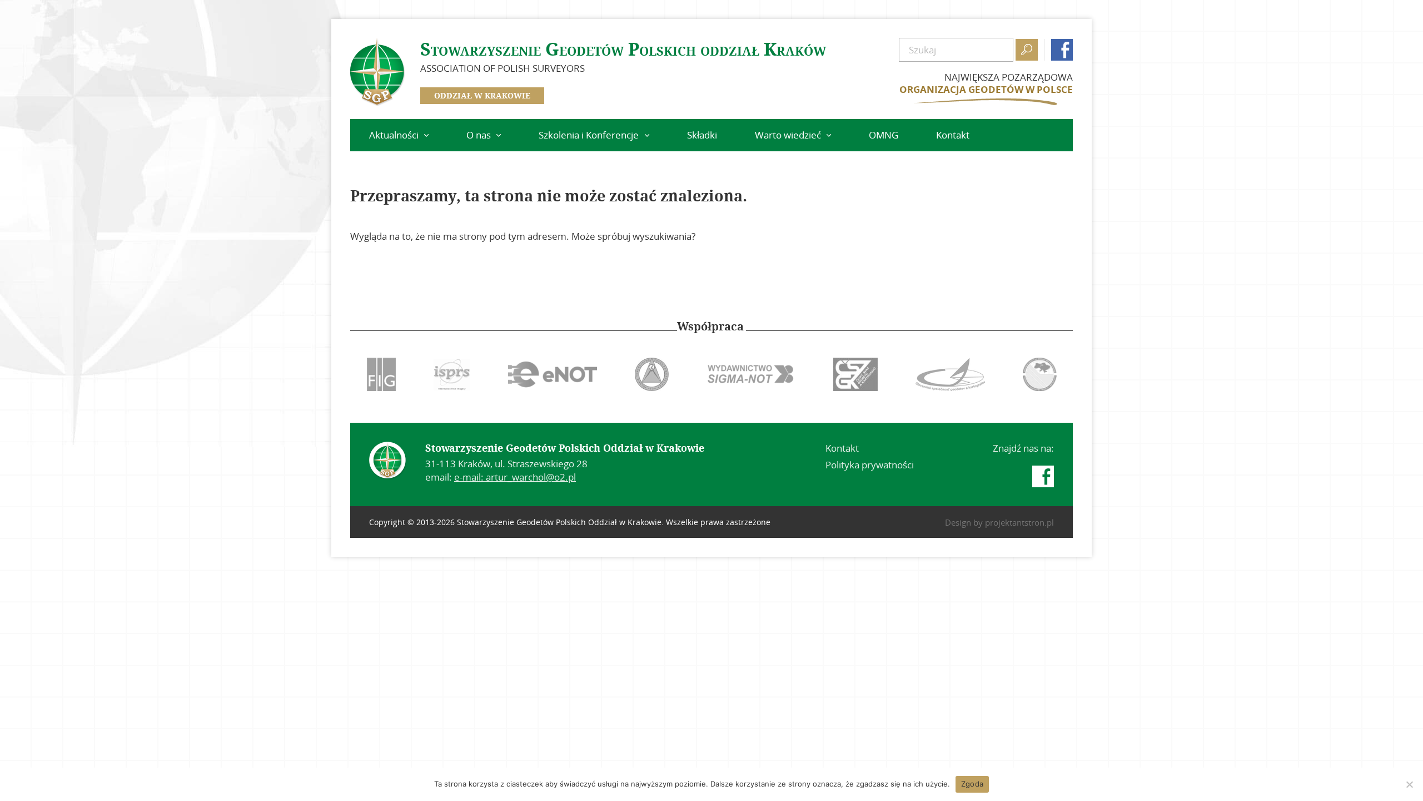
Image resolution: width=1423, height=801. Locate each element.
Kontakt (952, 134)
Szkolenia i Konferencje (589, 134)
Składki (702, 134)
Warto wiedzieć (788, 134)
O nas (478, 134)
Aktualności (394, 134)
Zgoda (972, 783)
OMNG (883, 134)
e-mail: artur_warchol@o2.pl (515, 477)
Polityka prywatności (869, 464)
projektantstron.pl (1019, 522)
